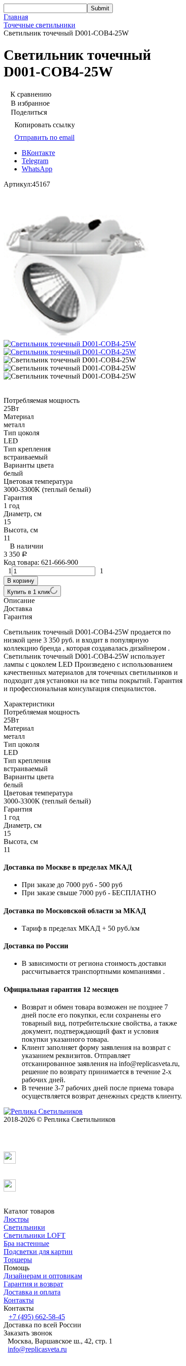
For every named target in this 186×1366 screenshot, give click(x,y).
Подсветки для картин (38, 1251)
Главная (16, 17)
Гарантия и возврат (33, 1284)
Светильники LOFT (34, 1235)
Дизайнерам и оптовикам (43, 1276)
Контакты (19, 1300)
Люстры (16, 1219)
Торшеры (18, 1259)
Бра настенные (26, 1243)
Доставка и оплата (32, 1292)
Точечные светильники (39, 25)
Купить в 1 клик (28, 592)
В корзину (20, 580)
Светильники (24, 1227)
